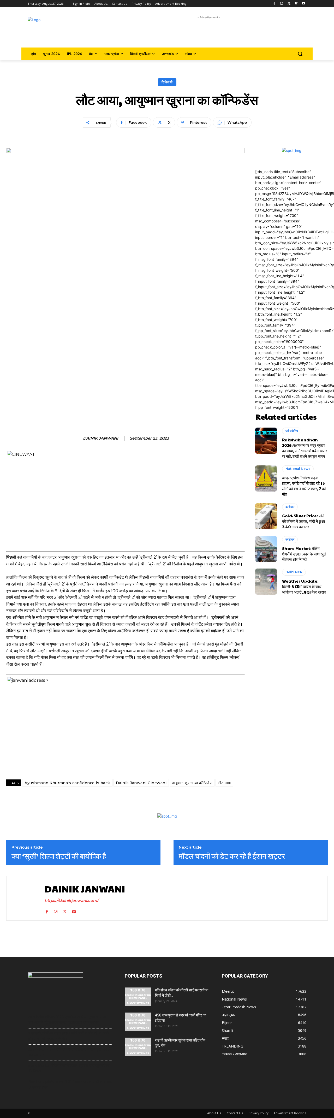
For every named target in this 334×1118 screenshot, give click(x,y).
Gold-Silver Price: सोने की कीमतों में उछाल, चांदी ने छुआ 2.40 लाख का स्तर (303, 521)
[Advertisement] (209, 32)
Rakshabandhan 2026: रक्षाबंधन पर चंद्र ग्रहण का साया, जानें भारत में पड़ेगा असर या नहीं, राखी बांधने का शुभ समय (304, 448)
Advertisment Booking (289, 1113)
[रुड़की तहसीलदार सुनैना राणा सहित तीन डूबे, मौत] (138, 1047)
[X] (289, 4)
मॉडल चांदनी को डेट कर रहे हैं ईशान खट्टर (232, 855)
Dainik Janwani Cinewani (141, 782)
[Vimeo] (296, 4)
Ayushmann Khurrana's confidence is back (67, 782)
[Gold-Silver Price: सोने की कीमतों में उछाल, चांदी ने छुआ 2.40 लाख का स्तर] (266, 516)
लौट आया (224, 782)
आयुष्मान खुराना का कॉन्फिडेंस (192, 782)
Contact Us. (235, 1113)
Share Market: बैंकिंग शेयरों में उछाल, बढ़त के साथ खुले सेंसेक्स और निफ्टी (304, 554)
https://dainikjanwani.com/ (72, 900)
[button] (300, 54)
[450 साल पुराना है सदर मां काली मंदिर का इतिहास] (138, 1022)
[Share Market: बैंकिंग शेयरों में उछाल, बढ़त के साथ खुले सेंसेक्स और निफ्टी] (266, 549)
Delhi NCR (293, 572)
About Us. (214, 1113)
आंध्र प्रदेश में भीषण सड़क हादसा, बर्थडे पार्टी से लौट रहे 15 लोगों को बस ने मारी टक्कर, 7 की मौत (304, 486)
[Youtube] (303, 4)
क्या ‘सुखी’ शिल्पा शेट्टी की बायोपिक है (58, 855)
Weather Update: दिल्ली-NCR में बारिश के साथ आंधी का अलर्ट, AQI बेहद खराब (304, 586)
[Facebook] (274, 4)
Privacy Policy (259, 1113)
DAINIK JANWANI (100, 438)
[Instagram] (282, 4)
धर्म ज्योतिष (291, 431)
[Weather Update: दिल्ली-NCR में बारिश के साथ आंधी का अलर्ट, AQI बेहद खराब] (266, 582)
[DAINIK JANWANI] (24, 898)
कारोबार (289, 507)
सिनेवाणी (167, 82)
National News (297, 469)
